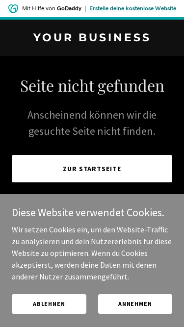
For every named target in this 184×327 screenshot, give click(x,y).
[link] (92, 38)
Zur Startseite (92, 168)
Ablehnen (49, 303)
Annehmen (135, 303)
